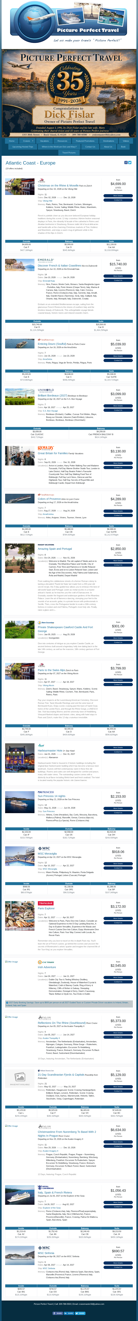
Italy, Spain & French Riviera (55, 1192)
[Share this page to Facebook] (126, 162)
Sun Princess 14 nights (51, 796)
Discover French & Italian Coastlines (59, 265)
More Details (118, 196)
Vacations (44, 141)
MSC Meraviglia (47, 853)
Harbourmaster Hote (50, 750)
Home (11, 141)
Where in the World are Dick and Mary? (59, 147)
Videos (126, 141)
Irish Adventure (47, 967)
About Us (108, 147)
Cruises (26, 141)
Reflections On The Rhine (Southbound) (62, 1022)
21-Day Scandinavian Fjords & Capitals (61, 1074)
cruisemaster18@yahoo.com (91, 1304)
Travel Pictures (69, 152)
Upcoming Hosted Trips (22, 147)
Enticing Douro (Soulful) (52, 343)
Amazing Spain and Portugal (55, 548)
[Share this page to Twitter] (129, 162)
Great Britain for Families (53, 453)
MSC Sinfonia (46, 1253)
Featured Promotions (85, 141)
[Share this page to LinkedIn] (69, 1313)
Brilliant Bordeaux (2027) (52, 395)
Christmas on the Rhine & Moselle (58, 185)
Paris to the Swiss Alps (51, 670)
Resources (62, 141)
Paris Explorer (46, 908)
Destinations (108, 141)
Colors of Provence (49, 498)
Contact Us (90, 147)
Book (123, 147)
